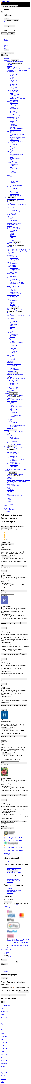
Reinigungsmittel (11, 440)
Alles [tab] (5, 967)
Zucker (12, 121)
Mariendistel (13, 358)
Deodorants (13, 413)
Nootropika (10, 354)
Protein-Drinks (14, 258)
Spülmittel (9, 443)
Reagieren (23, 566)
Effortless (23, 379)
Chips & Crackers (14, 105)
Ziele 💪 (6, 472)
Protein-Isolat (13, 213)
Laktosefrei (10, 70)
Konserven (9, 151)
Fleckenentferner (14, 438)
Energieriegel (13, 290)
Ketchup (12, 178)
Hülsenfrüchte (13, 168)
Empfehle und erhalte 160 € (14, 868)
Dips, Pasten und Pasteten (16, 185)
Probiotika (12, 366)
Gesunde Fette (10, 349)
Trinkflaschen (13, 456)
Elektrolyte (9, 253)
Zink (11, 329)
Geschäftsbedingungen (9, 953)
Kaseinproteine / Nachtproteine (18, 283)
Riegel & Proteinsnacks (13, 286)
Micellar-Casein (14, 220)
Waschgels (12, 437)
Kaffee (12, 189)
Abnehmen (10, 491)
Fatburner (9, 299)
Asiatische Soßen (14, 181)
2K (18, 943)
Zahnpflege (10, 428)
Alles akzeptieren (22, 995)
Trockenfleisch (14, 110)
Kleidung (6, 373)
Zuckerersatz (13, 124)
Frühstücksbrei (14, 80)
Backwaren (13, 172)
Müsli (11, 78)
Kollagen (9, 226)
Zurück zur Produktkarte (7, 525)
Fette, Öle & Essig (11, 142)
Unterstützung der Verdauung (14, 364)
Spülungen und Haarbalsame (17, 425)
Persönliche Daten (8, 957)
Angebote (6, 58)
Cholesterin (10, 497)
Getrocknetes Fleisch (15, 293)
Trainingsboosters (11, 266)
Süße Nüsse (13, 111)
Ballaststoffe (13, 368)
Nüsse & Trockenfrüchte (13, 90)
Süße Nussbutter (14, 88)
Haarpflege (10, 421)
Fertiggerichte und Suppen (16, 154)
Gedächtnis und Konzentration (14, 495)
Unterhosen (13, 386)
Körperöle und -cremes (16, 418)
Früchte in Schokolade (15, 115)
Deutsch (6, 49)
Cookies (12, 107)
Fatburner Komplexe (15, 306)
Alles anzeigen (14, 74)
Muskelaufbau (10, 490)
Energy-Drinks (14, 260)
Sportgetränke (10, 255)
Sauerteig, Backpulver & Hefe (17, 137)
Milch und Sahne (14, 140)
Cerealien (9, 73)
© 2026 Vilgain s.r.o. (6, 949)
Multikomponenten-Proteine (17, 285)
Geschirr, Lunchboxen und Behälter (16, 459)
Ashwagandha (13, 348)
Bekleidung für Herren (12, 387)
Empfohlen (20, 526)
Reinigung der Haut (15, 409)
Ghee (11, 148)
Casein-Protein (10, 217)
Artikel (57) (7, 854)
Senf (11, 179)
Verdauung (9, 492)
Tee (11, 191)
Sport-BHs (13, 381)
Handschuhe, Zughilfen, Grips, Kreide (16, 463)
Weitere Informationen (24, 992)
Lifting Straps (13, 466)
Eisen (11, 331)
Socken (12, 384)
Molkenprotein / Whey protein (17, 280)
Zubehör (6, 446)
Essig (11, 150)
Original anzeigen (6, 557)
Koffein (12, 302)
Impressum (6, 952)
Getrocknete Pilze (14, 97)
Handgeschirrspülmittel (16, 444)
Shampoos (12, 423)
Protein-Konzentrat (15, 211)
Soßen (8, 175)
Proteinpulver (10, 278)
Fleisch (12, 155)
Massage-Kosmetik (12, 401)
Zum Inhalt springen (6, 1)
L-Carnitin (12, 303)
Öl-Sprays (12, 147)
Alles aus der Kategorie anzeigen (15, 61)
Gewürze (12, 127)
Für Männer (10, 362)
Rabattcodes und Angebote (14, 872)
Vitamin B (12, 325)
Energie (9, 501)
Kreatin (9, 262)
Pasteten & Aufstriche (15, 158)
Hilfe (8, 861)
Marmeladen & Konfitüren (17, 128)
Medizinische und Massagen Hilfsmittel (17, 469)
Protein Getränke (14, 194)
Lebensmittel (7, 60)
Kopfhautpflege (14, 426)
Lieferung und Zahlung (13, 879)
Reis (11, 167)
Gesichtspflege (10, 402)
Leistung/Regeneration (12, 502)
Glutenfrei (27, 68)
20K (18, 940)
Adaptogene (10, 344)
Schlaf (8, 494)
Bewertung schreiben (6, 528)
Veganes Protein (11, 216)
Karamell (12, 234)
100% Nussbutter (14, 86)
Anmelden (3, 570)
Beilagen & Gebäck (12, 162)
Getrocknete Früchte (15, 94)
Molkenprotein (10, 209)
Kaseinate (12, 221)
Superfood (9, 332)
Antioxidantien (10, 355)
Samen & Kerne (14, 95)
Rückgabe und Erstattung (13, 880)
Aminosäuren (10, 273)
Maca (11, 347)
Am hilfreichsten (5, 526)
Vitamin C (12, 327)
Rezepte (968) (7, 853)
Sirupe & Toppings (15, 120)
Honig (11, 123)
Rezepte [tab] (6, 971)
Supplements (7, 308)
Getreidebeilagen (14, 169)
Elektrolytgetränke (14, 259)
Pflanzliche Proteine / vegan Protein (19, 282)
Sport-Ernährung (8, 242)
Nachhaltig (18, 379)
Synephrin (12, 305)
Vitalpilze (12, 337)
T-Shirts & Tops (14, 383)
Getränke (9, 187)
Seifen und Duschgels (15, 415)
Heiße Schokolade (14, 192)
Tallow (21, 399)
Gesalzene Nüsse (14, 113)
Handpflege (13, 416)
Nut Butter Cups (14, 108)
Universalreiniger (14, 441)
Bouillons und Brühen (15, 130)
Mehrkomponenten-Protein (14, 223)
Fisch (11, 157)
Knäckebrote (13, 174)
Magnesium (13, 322)
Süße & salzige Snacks (12, 101)
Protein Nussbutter (14, 87)
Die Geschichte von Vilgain (14, 890)
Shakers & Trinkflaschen (13, 452)
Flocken (12, 76)
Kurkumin (12, 359)
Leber (8, 498)
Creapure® (13, 265)
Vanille (12, 233)
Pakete (5, 505)
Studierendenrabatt (11, 869)
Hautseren (12, 405)
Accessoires (10, 391)
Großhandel (10, 882)
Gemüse (12, 161)
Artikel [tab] (5, 970)
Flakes (11, 81)
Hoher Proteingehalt (18, 70)
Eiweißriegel (13, 289)
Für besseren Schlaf (12, 371)
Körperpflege (10, 411)
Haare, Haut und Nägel (13, 485)
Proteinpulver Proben (12, 227)
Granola (12, 77)
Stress (8, 487)
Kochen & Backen (11, 131)
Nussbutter (9, 83)
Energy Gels (13, 297)
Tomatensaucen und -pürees (17, 184)
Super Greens (13, 335)
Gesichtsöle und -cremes (16, 406)
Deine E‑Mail (7, 899)
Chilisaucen (13, 182)
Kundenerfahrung (11, 891)
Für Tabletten (13, 462)
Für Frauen (10, 361)
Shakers (12, 455)
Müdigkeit (9, 500)
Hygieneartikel (10, 419)
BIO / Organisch (11, 68)
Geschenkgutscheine (12, 871)
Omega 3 (12, 352)
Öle (11, 145)
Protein (6, 197)
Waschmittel (10, 435)
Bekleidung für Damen (13, 380)
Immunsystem (10, 484)
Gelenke (9, 338)
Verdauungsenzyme (15, 369)
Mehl (11, 135)
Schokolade (13, 114)
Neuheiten (9, 66)
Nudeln (12, 165)
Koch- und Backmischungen (17, 134)
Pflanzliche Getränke (15, 195)
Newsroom (10, 893)
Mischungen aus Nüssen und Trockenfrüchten (17, 99)
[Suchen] (2, 12)
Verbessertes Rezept (12, 67)
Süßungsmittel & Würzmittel (14, 117)
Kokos (12, 240)
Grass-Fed (18, 68)
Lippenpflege (13, 408)
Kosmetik (6, 393)
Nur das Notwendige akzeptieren (8, 995)
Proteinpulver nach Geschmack (15, 228)
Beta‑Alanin (13, 276)
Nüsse (11, 93)
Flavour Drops (13, 125)
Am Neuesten (13, 526)
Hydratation (10, 504)
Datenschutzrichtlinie (13, 905)
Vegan (22, 68)
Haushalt (6, 430)
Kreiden (12, 467)
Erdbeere (12, 237)
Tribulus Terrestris (14, 272)
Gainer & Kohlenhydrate (13, 295)
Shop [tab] (5, 968)
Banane (12, 238)
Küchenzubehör (11, 458)
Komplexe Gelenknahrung (17, 342)
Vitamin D (12, 328)
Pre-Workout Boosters (15, 269)
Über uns (9, 888)
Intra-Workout (13, 270)
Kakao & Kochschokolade (17, 141)
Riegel (11, 104)
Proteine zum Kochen (15, 138)
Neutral (12, 231)
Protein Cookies (14, 292)
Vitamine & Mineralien (13, 320)
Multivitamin (13, 324)
